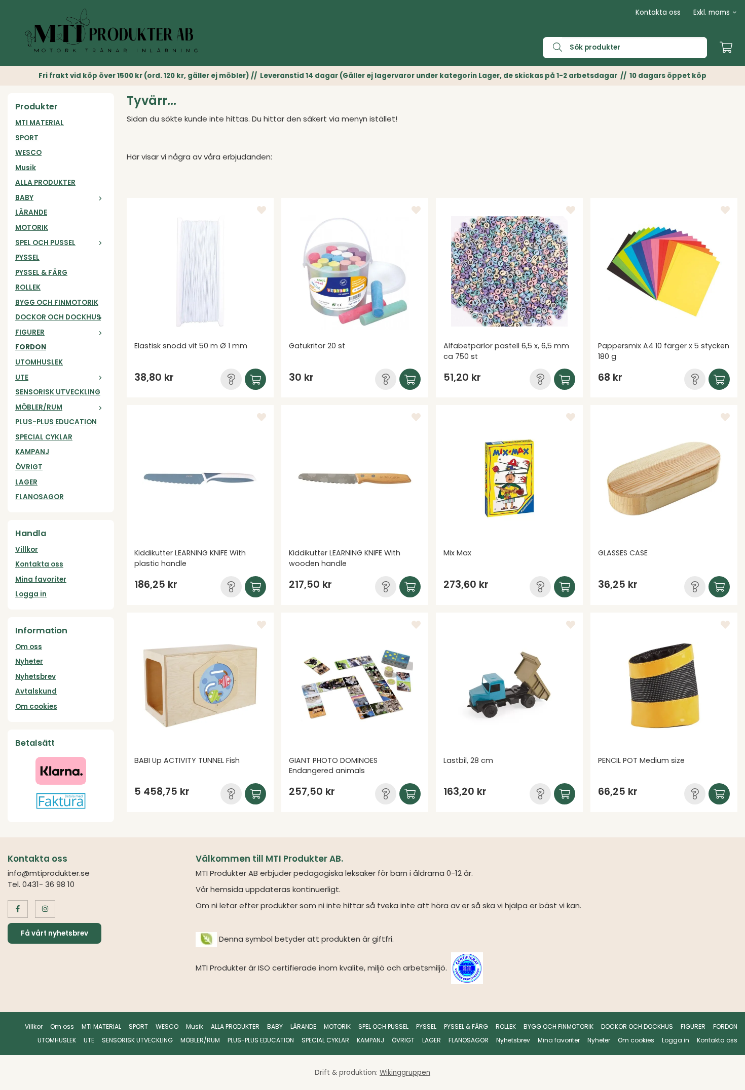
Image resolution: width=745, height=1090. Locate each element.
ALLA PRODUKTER (45, 182)
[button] (231, 379)
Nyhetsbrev (35, 676)
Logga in (31, 594)
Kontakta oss (658, 12)
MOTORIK (31, 227)
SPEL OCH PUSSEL (45, 243)
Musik (25, 168)
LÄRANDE (31, 212)
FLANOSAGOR (39, 497)
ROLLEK (28, 287)
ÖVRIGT (29, 467)
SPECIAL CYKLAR (43, 437)
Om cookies (36, 706)
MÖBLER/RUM (38, 407)
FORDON (30, 347)
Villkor (26, 549)
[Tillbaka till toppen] (723, 1076)
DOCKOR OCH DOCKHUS (58, 317)
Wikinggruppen (405, 1072)
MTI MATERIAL (39, 123)
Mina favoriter (40, 579)
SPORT (27, 138)
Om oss (28, 647)
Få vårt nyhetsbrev (54, 933)
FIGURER (30, 332)
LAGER (26, 482)
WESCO (28, 152)
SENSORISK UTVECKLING (57, 392)
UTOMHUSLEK (39, 362)
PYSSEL (27, 257)
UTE (21, 377)
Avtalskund (36, 691)
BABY (24, 198)
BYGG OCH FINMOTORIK (56, 302)
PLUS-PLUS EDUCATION (56, 422)
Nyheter (29, 661)
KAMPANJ (32, 452)
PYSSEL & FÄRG (41, 272)
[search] (552, 47)
